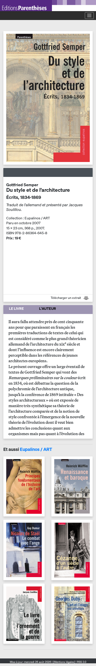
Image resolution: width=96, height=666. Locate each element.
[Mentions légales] (64, 662)
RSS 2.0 (81, 662)
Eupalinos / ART (36, 449)
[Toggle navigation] (89, 15)
